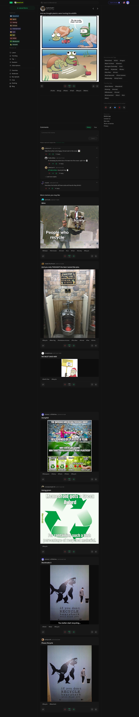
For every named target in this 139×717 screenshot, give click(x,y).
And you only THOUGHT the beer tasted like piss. (61, 267)
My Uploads (15, 77)
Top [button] (13, 59)
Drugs (59, 90)
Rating (88, 127)
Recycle (79, 90)
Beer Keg (53, 340)
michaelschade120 (50, 487)
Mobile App (107, 116)
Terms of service (109, 123)
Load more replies (51, 176)
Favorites (15, 70)
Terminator (54, 251)
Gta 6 (107, 69)
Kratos (122, 69)
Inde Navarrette (110, 75)
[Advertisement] (116, 30)
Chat (13, 80)
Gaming (13, 22)
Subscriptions (16, 65)
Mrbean (45, 251)
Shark (44, 627)
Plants (60, 474)
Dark (12, 32)
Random (14, 62)
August (123, 60)
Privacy (106, 126)
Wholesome (14, 41)
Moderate (15, 73)
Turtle (53, 90)
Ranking (14, 83)
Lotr (121, 66)
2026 (116, 60)
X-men (116, 72)
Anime (13, 38)
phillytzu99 (48, 639)
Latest (14, 53)
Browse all (13, 48)
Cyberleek (114, 69)
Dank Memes (109, 86)
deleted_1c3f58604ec (51, 414)
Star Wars (108, 72)
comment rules (60, 142)
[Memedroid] (11, 3)
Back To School (110, 63)
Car (68, 251)
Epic (12, 35)
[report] (93, 86)
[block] (97, 86)
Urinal (82, 340)
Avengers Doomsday (111, 66)
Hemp (54, 474)
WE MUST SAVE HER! (49, 356)
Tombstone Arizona (64, 340)
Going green (46, 490)
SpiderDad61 (50, 8)
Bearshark (53, 704)
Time (95, 127)
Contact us (107, 119)
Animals (13, 25)
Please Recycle (47, 643)
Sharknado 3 (46, 563)
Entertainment (15, 28)
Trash (72, 90)
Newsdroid (14, 16)
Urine (93, 340)
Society (80, 251)
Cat (124, 95)
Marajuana (46, 474)
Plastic (66, 90)
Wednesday (109, 78)
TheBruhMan (52, 158)
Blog (13, 86)
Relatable (14, 44)
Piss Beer (74, 340)
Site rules (106, 121)
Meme (86, 90)
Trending (14, 56)
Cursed (117, 92)
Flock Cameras (121, 75)
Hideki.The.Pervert (50, 263)
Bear (51, 627)
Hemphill (45, 418)
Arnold (62, 251)
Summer (119, 63)
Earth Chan (46, 379)
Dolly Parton (118, 78)
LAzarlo (46, 182)
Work (107, 98)
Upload (23, 8)
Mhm (44, 203)
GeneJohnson (48, 353)
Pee (88, 340)
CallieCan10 (48, 148)
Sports (13, 19)
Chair (73, 251)
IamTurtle (47, 200)
